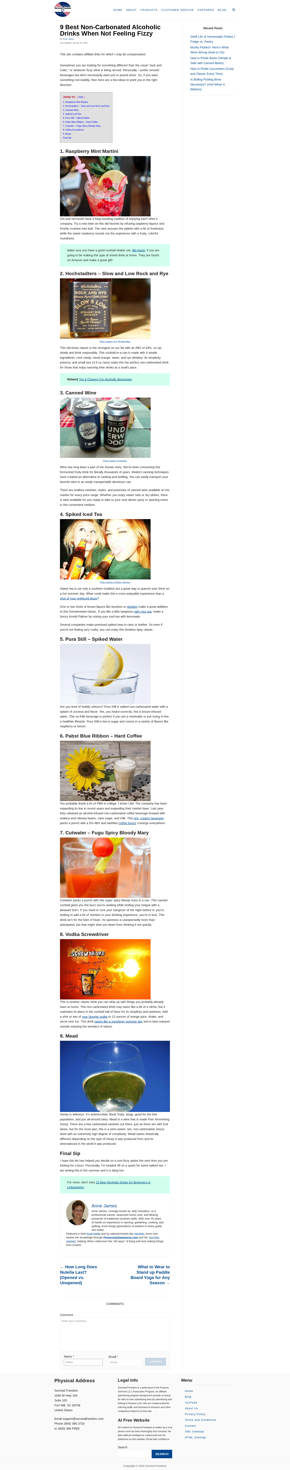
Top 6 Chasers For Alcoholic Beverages (105, 379)
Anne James (68, 39)
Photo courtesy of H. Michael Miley (115, 341)
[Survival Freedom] (80, 10)
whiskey (132, 606)
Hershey (139, 1233)
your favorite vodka (95, 1016)
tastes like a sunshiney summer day (119, 1021)
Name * (69, 1356)
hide (81, 97)
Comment (66, 1315)
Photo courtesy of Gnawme (115, 461)
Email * (113, 1356)
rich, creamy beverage (149, 818)
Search (122, 1447)
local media (93, 1233)
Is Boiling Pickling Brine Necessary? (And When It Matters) (207, 84)
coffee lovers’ (127, 823)
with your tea (142, 611)
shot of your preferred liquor (78, 598)
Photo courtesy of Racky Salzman (115, 582)
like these (138, 250)
